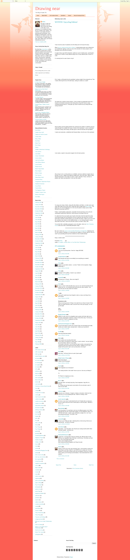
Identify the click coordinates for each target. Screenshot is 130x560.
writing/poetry (38, 534)
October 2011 (38, 318)
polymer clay (38, 489)
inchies (36, 448)
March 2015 (37, 232)
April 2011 (37, 331)
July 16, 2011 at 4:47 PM (63, 432)
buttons (37, 381)
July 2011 (37, 324)
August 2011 (38, 322)
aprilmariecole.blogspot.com (65, 323)
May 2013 (37, 277)
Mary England (38, 170)
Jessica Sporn (38, 158)
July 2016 (37, 217)
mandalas (37, 469)
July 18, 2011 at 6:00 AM (63, 444)
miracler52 (60, 277)
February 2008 (38, 344)
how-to (36, 444)
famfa (59, 351)
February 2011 (38, 335)
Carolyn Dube (38, 136)
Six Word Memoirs (39, 97)
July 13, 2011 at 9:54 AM (63, 268)
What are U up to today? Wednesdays (43, 521)
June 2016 (37, 219)
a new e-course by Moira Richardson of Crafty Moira (75, 230)
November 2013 (38, 264)
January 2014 (38, 260)
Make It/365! (44, 15)
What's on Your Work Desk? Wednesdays (77, 242)
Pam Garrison (38, 175)
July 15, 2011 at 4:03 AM (63, 405)
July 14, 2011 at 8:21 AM (63, 348)
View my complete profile (40, 41)
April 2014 (37, 254)
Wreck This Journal (39, 532)
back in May (88, 206)
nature (36, 474)
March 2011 (37, 333)
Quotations (63, 15)
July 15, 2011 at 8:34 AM (63, 416)
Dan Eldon (37, 140)
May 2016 (37, 221)
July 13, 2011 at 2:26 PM (63, 298)
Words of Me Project (39, 194)
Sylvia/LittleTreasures (63, 434)
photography (38, 487)
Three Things (38, 514)
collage (36, 390)
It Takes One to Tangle (40, 82)
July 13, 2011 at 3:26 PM (63, 311)
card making (38, 384)
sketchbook (37, 508)
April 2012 (37, 305)
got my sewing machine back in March (66, 47)
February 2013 (38, 283)
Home (38, 15)
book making (38, 377)
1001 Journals (38, 351)
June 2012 (37, 301)
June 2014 (37, 249)
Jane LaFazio (38, 151)
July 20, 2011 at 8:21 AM (63, 455)
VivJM (59, 331)
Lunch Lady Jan (62, 399)
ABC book (37, 354)
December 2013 (38, 262)
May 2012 (37, 303)
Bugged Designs (62, 314)
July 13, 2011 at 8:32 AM (63, 253)
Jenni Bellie (37, 153)
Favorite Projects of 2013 (40, 119)
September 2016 (38, 213)
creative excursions (39, 401)
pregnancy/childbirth (39, 493)
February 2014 (38, 258)
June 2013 (37, 275)
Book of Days (38, 379)
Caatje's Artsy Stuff (39, 132)
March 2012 (37, 307)
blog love (37, 373)
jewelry (36, 452)
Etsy (36, 420)
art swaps (37, 366)
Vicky (59, 263)
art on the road (38, 360)
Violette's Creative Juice (40, 192)
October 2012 (38, 292)
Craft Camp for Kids (39, 396)
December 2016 (38, 206)
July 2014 (37, 247)
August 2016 (38, 215)
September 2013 (38, 269)
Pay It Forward (38, 484)
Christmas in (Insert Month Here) (42, 386)
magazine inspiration (39, 463)
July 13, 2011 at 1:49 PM (63, 290)
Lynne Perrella (38, 164)
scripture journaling (39, 504)
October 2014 (38, 241)
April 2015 (37, 230)
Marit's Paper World (39, 168)
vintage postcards (39, 519)
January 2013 (38, 286)
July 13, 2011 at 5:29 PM (63, 328)
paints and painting (39, 480)
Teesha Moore (38, 188)
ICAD (36, 446)
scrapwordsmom (62, 256)
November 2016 (38, 208)
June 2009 (37, 339)
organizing (37, 478)
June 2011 (37, 326)
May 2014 (37, 251)
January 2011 (38, 337)
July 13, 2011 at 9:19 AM (63, 260)
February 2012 (38, 309)
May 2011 (37, 328)
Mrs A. (59, 380)
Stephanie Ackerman (39, 183)
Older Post (91, 465)
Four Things (37, 429)
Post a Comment (60, 458)
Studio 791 (37, 510)
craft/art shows (38, 399)
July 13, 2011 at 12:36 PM (64, 281)
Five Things (37, 427)
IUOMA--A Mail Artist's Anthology (42, 149)
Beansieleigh (61, 408)
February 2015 (38, 234)
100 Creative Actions (54, 15)
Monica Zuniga (38, 173)
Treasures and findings (40, 517)
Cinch (36, 388)
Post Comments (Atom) (78, 468)
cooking (37, 394)
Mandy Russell (38, 166)
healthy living (38, 439)
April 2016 (37, 223)
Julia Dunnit (61, 426)
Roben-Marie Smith (39, 177)
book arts (37, 375)
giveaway (37, 433)
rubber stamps (38, 502)
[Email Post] (66, 240)
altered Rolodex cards (40, 356)
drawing (37, 412)
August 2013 (38, 271)
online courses (38, 476)
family (36, 424)
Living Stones (45, 49)
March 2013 (37, 281)
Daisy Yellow (38, 138)
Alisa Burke (37, 130)
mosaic (36, 472)
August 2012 (38, 296)
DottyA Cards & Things (63, 358)
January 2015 (38, 236)
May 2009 (37, 341)
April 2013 (37, 279)
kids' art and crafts (39, 454)
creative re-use (38, 403)
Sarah (59, 366)
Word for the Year (39, 530)
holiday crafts (38, 442)
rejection (37, 499)
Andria (59, 446)
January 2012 (38, 311)
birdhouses (37, 371)
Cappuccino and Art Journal (41, 134)
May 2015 (37, 228)
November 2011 (38, 316)
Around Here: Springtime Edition (42, 112)
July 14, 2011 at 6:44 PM (63, 377)
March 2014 (37, 256)
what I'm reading (38, 524)
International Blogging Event (41, 450)
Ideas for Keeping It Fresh (79, 15)
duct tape (37, 414)
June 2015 (37, 226)
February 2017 (38, 202)
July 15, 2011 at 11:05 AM (64, 424)
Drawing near (47, 8)
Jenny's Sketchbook (39, 155)
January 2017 (38, 204)
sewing (65, 242)
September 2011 (38, 320)
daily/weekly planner (39, 405)
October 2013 (38, 266)
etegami (37, 416)
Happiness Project (39, 437)
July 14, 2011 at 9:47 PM (63, 388)
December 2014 (38, 238)
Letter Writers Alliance (40, 162)
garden (36, 431)
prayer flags (37, 491)
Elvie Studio (38, 145)
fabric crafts (37, 422)
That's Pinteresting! (39, 512)
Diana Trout (37, 143)
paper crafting (38, 482)
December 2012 (38, 288)
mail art (37, 465)
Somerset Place (38, 179)
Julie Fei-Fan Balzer (39, 160)
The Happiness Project (40, 190)
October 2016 (38, 211)
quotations (37, 497)
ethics (36, 418)
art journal (37, 358)
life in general (38, 459)
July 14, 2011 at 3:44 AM (63, 335)
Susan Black (38, 186)
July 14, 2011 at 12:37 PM (64, 355)
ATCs (36, 369)
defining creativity (39, 409)
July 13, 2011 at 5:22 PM (63, 320)
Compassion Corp (39, 392)
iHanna (36, 147)
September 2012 (38, 294)
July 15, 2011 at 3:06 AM (63, 396)
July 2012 (37, 298)
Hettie (59, 338)
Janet (59, 284)
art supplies (60, 242)
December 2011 (38, 313)
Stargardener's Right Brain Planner (42, 181)
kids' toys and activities (40, 457)
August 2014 (38, 245)
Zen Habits (37, 196)
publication (37, 495)
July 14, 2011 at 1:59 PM (63, 363)
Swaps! (69, 15)
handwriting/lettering (39, 435)
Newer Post (58, 465)
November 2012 (38, 290)
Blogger (71, 557)
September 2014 (38, 243)
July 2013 (37, 273)
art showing (37, 362)
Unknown (60, 248)
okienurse (60, 391)
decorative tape (38, 407)
